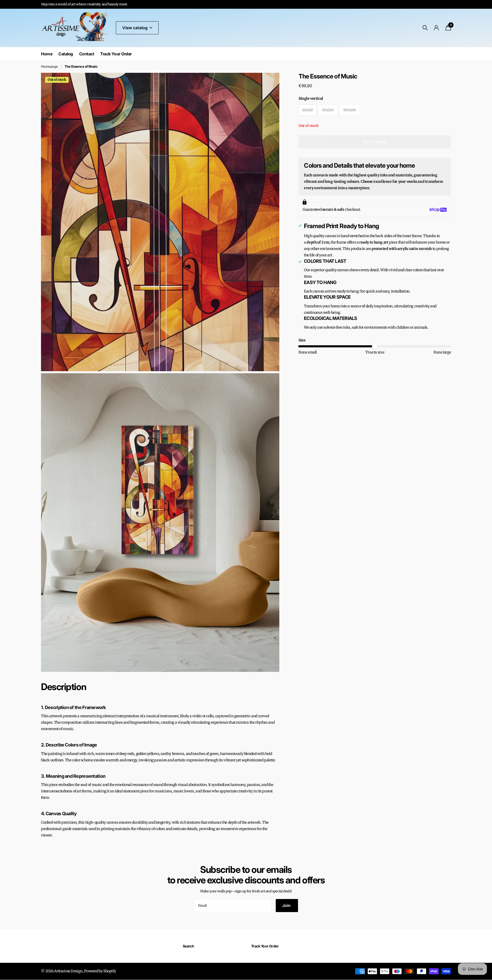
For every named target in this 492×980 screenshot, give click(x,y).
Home (46, 53)
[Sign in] (436, 28)
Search (188, 946)
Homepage (49, 66)
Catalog (65, 53)
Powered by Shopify (100, 971)
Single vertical (311, 98)
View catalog (135, 27)
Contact (86, 53)
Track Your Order (115, 53)
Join (287, 905)
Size (302, 340)
